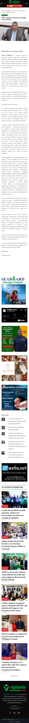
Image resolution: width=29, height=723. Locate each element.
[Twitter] (14, 712)
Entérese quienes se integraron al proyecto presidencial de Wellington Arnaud (14, 636)
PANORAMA (8, 10)
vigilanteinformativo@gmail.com (14, 707)
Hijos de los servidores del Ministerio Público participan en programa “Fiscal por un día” (17, 435)
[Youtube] (18, 712)
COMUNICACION (7, 658)
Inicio (3, 10)
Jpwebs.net (16, 719)
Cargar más (13, 676)
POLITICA (14, 10)
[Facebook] (10, 712)
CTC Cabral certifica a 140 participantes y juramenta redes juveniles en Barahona (17, 421)
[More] (23, 44)
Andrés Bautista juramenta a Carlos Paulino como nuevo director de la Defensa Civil (16, 455)
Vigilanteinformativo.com (10, 694)
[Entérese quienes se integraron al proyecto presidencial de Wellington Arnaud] (14, 623)
